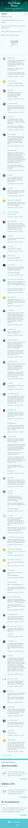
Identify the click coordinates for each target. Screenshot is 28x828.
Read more (23, 779)
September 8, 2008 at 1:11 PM (15, 622)
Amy (8, 188)
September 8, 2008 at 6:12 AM (15, 511)
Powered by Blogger (15, 822)
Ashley (9, 730)
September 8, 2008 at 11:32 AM (15, 592)
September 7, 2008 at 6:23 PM (15, 306)
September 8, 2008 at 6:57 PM (15, 686)
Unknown (9, 81)
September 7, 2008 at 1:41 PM (15, 216)
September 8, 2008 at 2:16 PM (15, 636)
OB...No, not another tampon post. (10, 802)
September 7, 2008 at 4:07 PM (15, 260)
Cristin (9, 310)
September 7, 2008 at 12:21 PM (15, 130)
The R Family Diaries (14, 4)
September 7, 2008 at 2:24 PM (15, 231)
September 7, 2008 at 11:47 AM (15, 99)
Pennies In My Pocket (13, 626)
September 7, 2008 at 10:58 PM (15, 432)
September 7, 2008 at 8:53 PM (15, 418)
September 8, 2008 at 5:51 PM (15, 674)
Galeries (17, 825)
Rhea (8, 90)
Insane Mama (10, 103)
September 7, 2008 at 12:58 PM (15, 183)
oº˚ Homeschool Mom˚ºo (14, 537)
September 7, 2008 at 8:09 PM (15, 389)
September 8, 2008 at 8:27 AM (15, 544)
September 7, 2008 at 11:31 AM (15, 76)
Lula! (8, 515)
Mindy (9, 477)
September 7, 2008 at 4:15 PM (15, 275)
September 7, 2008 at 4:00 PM (15, 251)
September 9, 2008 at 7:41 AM (15, 715)
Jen (8, 175)
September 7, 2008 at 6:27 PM (15, 324)
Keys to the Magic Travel (13, 279)
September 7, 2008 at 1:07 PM (15, 195)
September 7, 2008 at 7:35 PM (15, 357)
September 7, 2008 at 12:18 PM (15, 112)
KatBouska (10, 410)
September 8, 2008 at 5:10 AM (15, 486)
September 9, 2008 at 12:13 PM (15, 735)
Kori (8, 491)
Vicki (8, 117)
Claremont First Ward (13, 200)
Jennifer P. (10, 436)
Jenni (8, 236)
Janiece (9, 570)
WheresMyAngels (11, 393)
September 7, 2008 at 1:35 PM (15, 207)
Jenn (8, 655)
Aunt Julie (10, 134)
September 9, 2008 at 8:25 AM (15, 726)
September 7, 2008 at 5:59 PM (15, 292)
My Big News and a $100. (8, 784)
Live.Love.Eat (10, 720)
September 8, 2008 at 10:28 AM (15, 577)
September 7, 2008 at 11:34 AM (15, 85)
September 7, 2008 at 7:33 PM (15, 335)
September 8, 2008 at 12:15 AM (15, 473)
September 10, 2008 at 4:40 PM (15, 751)
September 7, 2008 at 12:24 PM (15, 146)
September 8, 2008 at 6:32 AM (15, 532)
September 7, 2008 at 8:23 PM (15, 405)
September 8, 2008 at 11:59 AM (15, 610)
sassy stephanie (11, 212)
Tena (8, 690)
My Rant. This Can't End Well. (9, 766)
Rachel (9, 641)
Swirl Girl (9, 265)
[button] (26, 14)
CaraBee (9, 255)
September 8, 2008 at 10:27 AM (15, 555)
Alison (9, 246)
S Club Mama (10, 340)
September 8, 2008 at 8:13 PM (15, 702)
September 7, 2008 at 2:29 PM (15, 242)
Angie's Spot (10, 221)
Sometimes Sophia (12, 597)
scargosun (10, 329)
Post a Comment (7, 755)
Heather (9, 58)
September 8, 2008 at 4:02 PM (15, 651)
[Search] (26, 3)
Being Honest (10, 679)
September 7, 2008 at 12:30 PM (15, 170)
